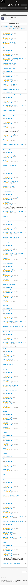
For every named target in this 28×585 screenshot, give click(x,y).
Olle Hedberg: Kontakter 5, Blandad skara (13, 211)
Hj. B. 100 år (6, 474)
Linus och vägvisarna (8, 532)
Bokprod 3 (5, 432)
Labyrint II (5, 32)
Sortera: (19, 28)
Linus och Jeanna (7, 459)
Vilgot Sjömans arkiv (8, 34)
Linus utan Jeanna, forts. (9, 369)
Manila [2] (5, 422)
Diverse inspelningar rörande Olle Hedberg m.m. (15, 321)
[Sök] (26, 8)
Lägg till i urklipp (25, 32)
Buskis (4, 500)
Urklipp (12, 4)
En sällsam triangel (7, 375)
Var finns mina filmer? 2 (8, 290)
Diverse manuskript (7, 553)
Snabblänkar (18, 4)
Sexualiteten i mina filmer (9, 42)
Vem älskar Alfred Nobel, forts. (10, 63)
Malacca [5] (5, 406)
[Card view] (16, 27)
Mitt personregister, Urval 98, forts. (11, 89)
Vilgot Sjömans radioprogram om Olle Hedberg (14, 354)
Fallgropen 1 (6, 511)
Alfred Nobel (6, 202)
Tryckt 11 (5, 295)
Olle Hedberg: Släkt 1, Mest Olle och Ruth (13, 232)
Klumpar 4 (5, 258)
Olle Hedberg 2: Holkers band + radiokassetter (14, 342)
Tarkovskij (5, 427)
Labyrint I (5, 37)
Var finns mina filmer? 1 (8, 527)
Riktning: (10, 28)
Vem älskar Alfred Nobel (9, 68)
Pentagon (5, 216)
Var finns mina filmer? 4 (8, 191)
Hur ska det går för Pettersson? (10, 506)
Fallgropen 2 (6, 380)
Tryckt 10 (5, 448)
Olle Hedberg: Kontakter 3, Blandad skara (13, 253)
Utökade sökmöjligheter (14, 23)
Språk (15, 4)
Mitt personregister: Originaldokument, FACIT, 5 (14, 155)
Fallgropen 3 (6, 305)
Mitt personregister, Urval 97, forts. (11, 115)
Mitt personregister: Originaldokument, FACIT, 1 (14, 144)
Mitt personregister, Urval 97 (10, 110)
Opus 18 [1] (5, 548)
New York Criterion (7, 74)
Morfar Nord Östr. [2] (8, 332)
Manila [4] (5, 279)
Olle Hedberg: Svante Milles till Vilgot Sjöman (14, 326)
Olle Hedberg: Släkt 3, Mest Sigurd (11, 197)
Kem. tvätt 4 (6, 53)
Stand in (5, 349)
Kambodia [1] (6, 242)
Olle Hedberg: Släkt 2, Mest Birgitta (11, 237)
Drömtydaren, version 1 (9, 170)
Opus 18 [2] (5, 47)
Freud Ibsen (6, 469)
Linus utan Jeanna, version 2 (10, 390)
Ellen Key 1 (5, 485)
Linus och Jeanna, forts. (8, 479)
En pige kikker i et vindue (9, 284)
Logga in (23, 4)
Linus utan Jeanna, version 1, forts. (11, 385)
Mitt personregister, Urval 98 (10, 84)
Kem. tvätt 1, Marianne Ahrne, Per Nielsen (13, 95)
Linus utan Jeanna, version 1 (10, 396)
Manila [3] (5, 443)
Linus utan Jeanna (7, 401)
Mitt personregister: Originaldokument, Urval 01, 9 (15, 134)
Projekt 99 (5, 100)
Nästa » (24, 572)
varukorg (8, 4)
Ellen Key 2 (5, 160)
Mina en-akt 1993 (7, 150)
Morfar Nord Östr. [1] (8, 359)
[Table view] (19, 27)
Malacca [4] (5, 438)
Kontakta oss (3, 579)
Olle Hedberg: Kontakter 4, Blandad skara (13, 227)
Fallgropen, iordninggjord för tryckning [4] (13, 269)
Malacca (5, 300)
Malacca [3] (5, 411)
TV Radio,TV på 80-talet (8, 490)
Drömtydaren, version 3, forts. (10, 165)
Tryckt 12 (5, 274)
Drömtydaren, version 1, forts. (10, 181)
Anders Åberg (6, 126)
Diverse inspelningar (8, 79)
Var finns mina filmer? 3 (8, 221)
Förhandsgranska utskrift (7, 26)
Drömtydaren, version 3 (9, 186)
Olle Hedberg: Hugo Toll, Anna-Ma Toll (12, 248)
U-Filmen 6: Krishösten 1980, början (11, 563)
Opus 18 (5, 139)
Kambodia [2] (6, 176)
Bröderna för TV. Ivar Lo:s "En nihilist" (12, 495)
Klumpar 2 (5, 542)
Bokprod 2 (5, 453)
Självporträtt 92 (6, 311)
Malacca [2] (5, 316)
